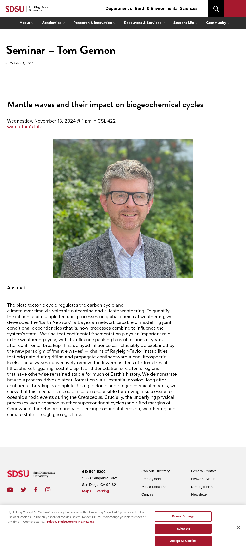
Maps (86, 491)
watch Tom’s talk (24, 127)
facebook (39, 490)
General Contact (203, 471)
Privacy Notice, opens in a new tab (71, 522)
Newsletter (199, 494)
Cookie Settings (183, 516)
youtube (10, 490)
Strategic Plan (202, 487)
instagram (51, 490)
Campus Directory (155, 471)
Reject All (183, 529)
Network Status (203, 479)
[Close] (238, 527)
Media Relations (153, 487)
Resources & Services (142, 22)
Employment (151, 479)
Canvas (147, 494)
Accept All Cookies (183, 541)
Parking (103, 491)
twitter (27, 490)
